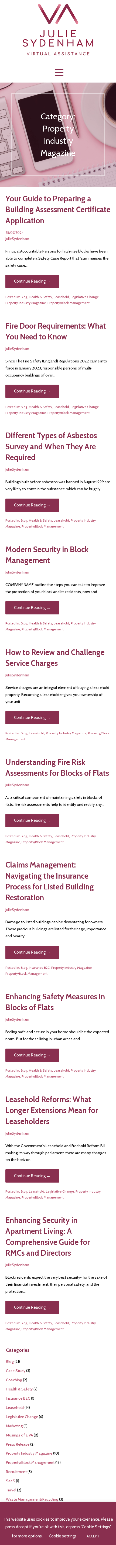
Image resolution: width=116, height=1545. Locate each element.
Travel (11, 1490)
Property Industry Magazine (25, 303)
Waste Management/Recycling (32, 1499)
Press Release (17, 1444)
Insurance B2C (39, 967)
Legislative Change (85, 297)
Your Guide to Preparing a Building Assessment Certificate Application (57, 209)
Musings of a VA (19, 1435)
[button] (59, 72)
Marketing (14, 1425)
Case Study (15, 1370)
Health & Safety (40, 297)
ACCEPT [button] (93, 1536)
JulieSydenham (17, 239)
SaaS (10, 1480)
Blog (24, 297)
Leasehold (61, 297)
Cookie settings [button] (63, 1536)
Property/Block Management (68, 303)
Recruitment (16, 1471)
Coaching (14, 1379)
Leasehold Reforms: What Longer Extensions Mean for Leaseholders (51, 1110)
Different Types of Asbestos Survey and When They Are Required (51, 446)
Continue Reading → (32, 281)
